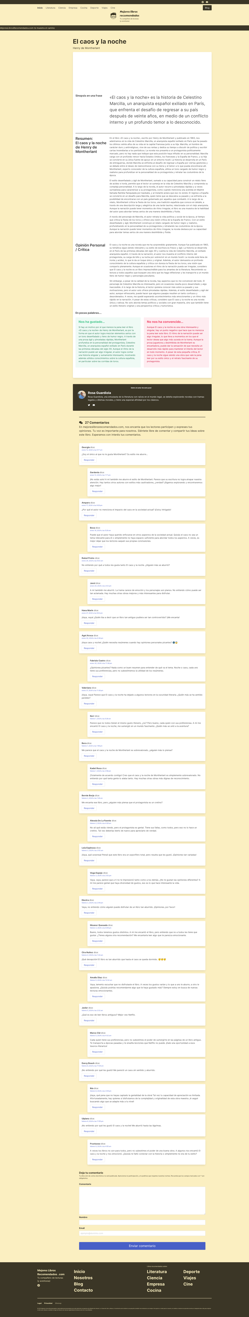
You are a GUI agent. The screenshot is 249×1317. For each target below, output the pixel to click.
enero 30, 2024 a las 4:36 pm (92, 638)
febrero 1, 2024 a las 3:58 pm (100, 771)
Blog (78, 1283)
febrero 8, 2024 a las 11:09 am (92, 1066)
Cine (113, 7)
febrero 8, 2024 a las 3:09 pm (100, 1091)
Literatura (50, 7)
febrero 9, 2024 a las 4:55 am (100, 1146)
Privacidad (48, 1303)
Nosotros (83, 1277)
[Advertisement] (142, 74)
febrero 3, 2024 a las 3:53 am (92, 850)
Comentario (85, 1184)
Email (82, 1228)
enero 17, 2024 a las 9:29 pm (92, 505)
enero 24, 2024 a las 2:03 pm (100, 586)
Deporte (94, 7)
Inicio (40, 7)
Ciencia (62, 7)
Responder (89, 460)
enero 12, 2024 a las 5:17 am (92, 450)
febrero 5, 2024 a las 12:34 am (101, 980)
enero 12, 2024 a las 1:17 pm (100, 475)
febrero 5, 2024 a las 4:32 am (100, 1035)
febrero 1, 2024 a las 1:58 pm (92, 746)
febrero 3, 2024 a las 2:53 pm (100, 875)
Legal (39, 1303)
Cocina (83, 7)
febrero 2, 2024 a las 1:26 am (92, 798)
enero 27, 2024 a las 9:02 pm (92, 613)
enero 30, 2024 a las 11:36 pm (101, 663)
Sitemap (58, 1303)
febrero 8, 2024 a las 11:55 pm (92, 1121)
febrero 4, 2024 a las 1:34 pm (92, 955)
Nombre (83, 1217)
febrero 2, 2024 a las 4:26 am (100, 823)
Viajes (105, 7)
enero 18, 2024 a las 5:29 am (100, 530)
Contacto (83, 1290)
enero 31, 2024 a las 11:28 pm (92, 690)
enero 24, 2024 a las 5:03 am (92, 561)
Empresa (73, 7)
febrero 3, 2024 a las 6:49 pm (100, 928)
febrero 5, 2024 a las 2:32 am (92, 1010)
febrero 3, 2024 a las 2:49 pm (92, 903)
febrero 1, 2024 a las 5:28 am (100, 719)
